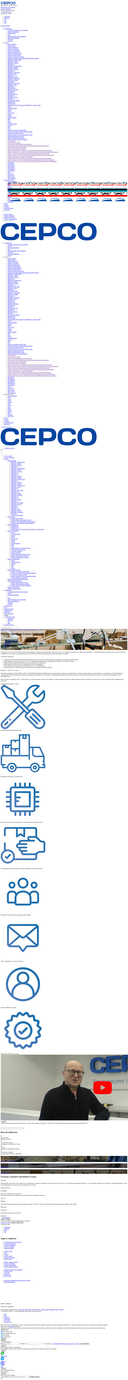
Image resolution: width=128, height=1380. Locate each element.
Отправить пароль (34, 1376)
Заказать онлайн (5, 1222)
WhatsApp (7, 16)
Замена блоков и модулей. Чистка (21, 520)
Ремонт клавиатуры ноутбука (20, 556)
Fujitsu (9, 116)
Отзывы (6, 206)
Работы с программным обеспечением (22, 523)
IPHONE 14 (11, 71)
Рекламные (6, 1335)
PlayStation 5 (11, 170)
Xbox (9, 172)
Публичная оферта (9, 1282)
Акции (6, 205)
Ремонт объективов (13, 587)
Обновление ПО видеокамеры (17, 149)
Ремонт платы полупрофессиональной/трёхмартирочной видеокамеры (29, 153)
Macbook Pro (11, 103)
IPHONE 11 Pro (12, 85)
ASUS (9, 106)
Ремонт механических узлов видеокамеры (20, 156)
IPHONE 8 (11, 96)
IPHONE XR (11, 88)
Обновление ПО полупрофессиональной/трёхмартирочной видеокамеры (29, 158)
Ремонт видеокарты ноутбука (20, 557)
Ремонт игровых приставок (16, 57)
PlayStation (11, 163)
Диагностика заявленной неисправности (20, 144)
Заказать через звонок (7, 638)
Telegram (6, 18)
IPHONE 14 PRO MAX (14, 66)
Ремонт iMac (11, 46)
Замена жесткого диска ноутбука (20, 548)
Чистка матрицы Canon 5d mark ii (17, 139)
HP (36, 1309)
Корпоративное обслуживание (17, 36)
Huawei (10, 197)
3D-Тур (10, 246)
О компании (8, 28)
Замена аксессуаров (17, 518)
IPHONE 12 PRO (13, 80)
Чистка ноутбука (16, 553)
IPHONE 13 (11, 75)
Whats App (4, 1356)
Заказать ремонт (5, 25)
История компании (13, 32)
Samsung (10, 200)
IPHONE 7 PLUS (13, 97)
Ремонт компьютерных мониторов (18, 579)
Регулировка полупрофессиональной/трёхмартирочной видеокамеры (28, 146)
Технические (6, 1336)
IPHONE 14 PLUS (13, 69)
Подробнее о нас (6, 1173)
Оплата (10, 41)
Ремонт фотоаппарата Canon (16, 138)
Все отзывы (5, 1217)
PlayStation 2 (11, 166)
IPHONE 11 (11, 86)
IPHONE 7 (11, 99)
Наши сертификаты (13, 38)
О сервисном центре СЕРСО (12, 1242)
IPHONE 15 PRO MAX (14, 60)
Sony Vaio (10, 202)
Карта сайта (7, 1276)
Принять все (4, 1329)
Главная (3, 629)
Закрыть (3, 1121)
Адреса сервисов (6, 9)
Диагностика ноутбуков (18, 549)
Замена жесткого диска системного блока (20, 135)
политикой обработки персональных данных (66, 1343)
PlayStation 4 (11, 169)
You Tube (7, 1320)
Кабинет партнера (9, 1257)
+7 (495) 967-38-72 (6, 12)
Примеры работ (8, 208)
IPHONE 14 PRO (13, 67)
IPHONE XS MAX (13, 89)
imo (5, 23)
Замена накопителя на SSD (16, 136)
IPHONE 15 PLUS (13, 63)
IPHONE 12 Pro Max (14, 78)
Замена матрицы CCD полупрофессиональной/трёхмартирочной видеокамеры (31, 160)
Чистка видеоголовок (14, 142)
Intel (9, 199)
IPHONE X (11, 92)
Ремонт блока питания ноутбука (20, 554)
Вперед (8, 1219)
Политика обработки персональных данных (17, 1280)
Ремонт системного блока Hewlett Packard (20, 131)
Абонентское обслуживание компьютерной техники (23, 58)
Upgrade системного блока (15, 133)
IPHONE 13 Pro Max (14, 72)
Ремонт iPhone (12, 44)
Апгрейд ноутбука (16, 551)
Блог (9, 35)
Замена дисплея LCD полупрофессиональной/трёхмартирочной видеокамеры (31, 155)
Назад (3, 1219)
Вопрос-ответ (12, 33)
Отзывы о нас (8, 606)
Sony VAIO (11, 113)
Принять (3, 1338)
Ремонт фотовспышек (14, 55)
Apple (9, 186)
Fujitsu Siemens (12, 117)
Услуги (6, 42)
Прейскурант (8, 610)
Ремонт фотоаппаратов (15, 53)
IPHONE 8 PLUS (13, 94)
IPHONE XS (11, 91)
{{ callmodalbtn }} (84, 1343)
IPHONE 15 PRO (13, 61)
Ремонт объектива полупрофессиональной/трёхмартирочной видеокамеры (30, 150)
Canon (9, 185)
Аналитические (7, 1331)
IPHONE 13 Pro (12, 74)
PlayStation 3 (11, 167)
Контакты (7, 210)
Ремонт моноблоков (14, 50)
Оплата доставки (9, 1247)
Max (5, 21)
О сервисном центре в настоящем (18, 30)
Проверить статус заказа (8, 7)
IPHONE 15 (11, 64)
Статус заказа (8, 456)
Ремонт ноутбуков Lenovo (31, 629)
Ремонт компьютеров (14, 52)
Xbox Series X (12, 178)
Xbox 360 (10, 174)
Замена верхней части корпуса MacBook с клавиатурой (24, 105)
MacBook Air (11, 102)
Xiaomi (10, 114)
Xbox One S (11, 175)
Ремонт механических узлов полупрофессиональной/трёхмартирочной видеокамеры (33, 152)
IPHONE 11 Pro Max (14, 83)
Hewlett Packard (12, 108)
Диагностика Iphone (14, 100)
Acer (9, 121)
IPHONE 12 (11, 81)
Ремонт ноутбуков (13, 49)
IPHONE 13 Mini (13, 77)
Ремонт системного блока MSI (17, 130)
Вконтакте (7, 1319)
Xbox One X (11, 177)
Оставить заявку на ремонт (12, 1128)
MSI (9, 119)
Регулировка (11, 141)
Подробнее (4, 1167)
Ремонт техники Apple (11, 1262)
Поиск (6, 615)
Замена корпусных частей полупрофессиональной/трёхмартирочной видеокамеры (32, 161)
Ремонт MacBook (13, 47)
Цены (6, 203)
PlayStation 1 (11, 164)
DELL (9, 111)
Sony (9, 183)
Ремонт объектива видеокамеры (17, 147)
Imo (5, 1314)
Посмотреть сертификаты (8, 1161)
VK (5, 19)
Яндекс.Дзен (8, 1322)
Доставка (10, 39)
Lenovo (10, 110)
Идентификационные (9, 1333)
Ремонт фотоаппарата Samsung (20, 584)
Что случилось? (8, 220)
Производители (9, 180)
